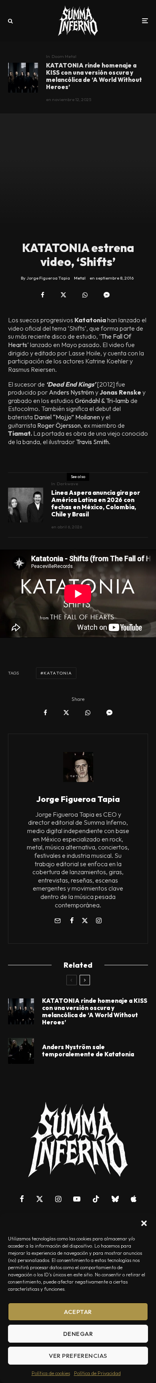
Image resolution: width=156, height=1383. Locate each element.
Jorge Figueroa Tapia (78, 799)
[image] (23, 78)
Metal (80, 278)
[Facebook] (22, 1198)
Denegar (78, 1333)
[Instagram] (58, 1198)
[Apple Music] (133, 1198)
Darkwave (67, 483)
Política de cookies (51, 1373)
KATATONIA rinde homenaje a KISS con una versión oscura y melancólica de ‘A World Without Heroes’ (94, 76)
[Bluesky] (115, 1198)
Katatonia (58, 673)
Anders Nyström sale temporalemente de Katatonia (88, 1051)
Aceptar (78, 1312)
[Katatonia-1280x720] (21, 1051)
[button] (144, 1223)
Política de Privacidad (97, 1373)
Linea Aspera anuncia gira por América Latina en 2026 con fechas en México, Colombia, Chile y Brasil (95, 503)
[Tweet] (63, 295)
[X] (39, 1198)
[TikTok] (96, 1198)
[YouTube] (76, 1198)
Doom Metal (64, 56)
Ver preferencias (78, 1355)
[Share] (42, 295)
